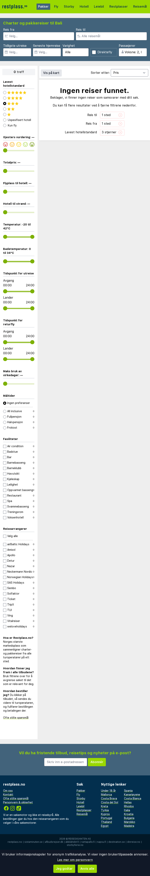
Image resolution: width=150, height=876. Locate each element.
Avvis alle (87, 869)
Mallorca (106, 794)
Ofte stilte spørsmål (16, 717)
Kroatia (128, 814)
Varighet (68, 46)
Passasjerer (127, 46)
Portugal (106, 818)
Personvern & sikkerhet (18, 802)
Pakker (43, 6)
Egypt (105, 825)
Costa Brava (109, 798)
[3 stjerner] (18, 103)
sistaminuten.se (33, 842)
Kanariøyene (132, 794)
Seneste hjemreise (46, 46)
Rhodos (129, 806)
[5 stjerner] (18, 93)
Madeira (129, 825)
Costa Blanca (132, 798)
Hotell (84, 6)
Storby (69, 6)
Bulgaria (129, 818)
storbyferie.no (75, 845)
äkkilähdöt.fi (72, 842)
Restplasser (118, 6)
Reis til (80, 30)
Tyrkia (105, 810)
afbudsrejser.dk (54, 842)
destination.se (116, 842)
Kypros (105, 814)
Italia (127, 810)
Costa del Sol (109, 802)
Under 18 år (108, 790)
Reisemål (140, 6)
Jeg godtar (64, 869)
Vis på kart (51, 73)
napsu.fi (101, 842)
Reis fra (8, 30)
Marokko (129, 822)
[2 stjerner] (18, 109)
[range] (5, 150)
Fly (56, 6)
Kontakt (8, 794)
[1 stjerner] (18, 114)
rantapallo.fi (88, 842)
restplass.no (15, 842)
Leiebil (99, 6)
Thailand (106, 822)
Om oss (8, 790)
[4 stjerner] (18, 98)
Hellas (128, 802)
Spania (128, 790)
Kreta (104, 806)
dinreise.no (133, 842)
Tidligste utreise (15, 46)
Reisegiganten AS (79, 838)
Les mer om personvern (75, 860)
